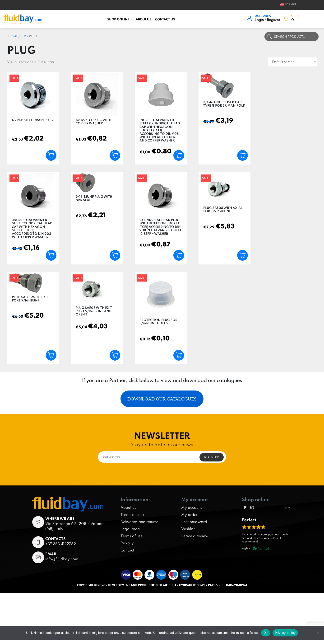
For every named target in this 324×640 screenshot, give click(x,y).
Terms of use (131, 535)
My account (191, 507)
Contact (127, 550)
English (289, 4)
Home (13, 36)
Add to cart (51, 155)
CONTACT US (165, 19)
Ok (266, 633)
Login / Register (267, 19)
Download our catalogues (162, 398)
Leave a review (194, 535)
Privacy (127, 543)
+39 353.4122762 (60, 543)
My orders (190, 514)
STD (23, 36)
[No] (318, 633)
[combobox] (267, 507)
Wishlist (188, 528)
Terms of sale (132, 514)
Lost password (194, 521)
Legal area (130, 528)
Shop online (118, 19)
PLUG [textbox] (265, 507)
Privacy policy (285, 633)
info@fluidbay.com (61, 558)
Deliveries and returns (139, 521)
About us (143, 19)
